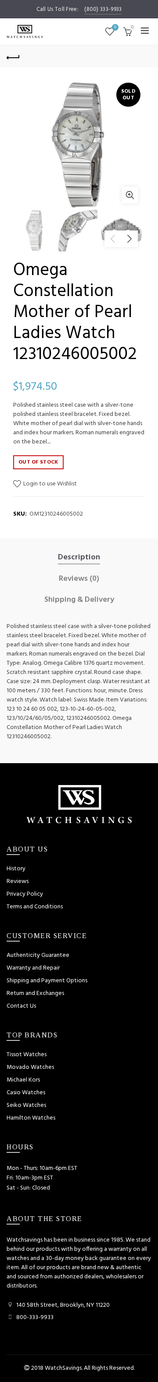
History (16, 869)
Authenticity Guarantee (38, 955)
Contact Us (21, 1006)
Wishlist (115, 28)
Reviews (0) (79, 579)
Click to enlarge (130, 195)
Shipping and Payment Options (47, 981)
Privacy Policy (25, 894)
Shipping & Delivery (79, 600)
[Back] (13, 56)
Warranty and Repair (33, 968)
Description (79, 557)
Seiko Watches (26, 1105)
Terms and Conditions (35, 907)
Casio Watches (26, 1093)
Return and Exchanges (35, 993)
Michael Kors (23, 1080)
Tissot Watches (27, 1055)
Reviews (18, 881)
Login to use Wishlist (49, 484)
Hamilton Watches (31, 1118)
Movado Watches (30, 1067)
